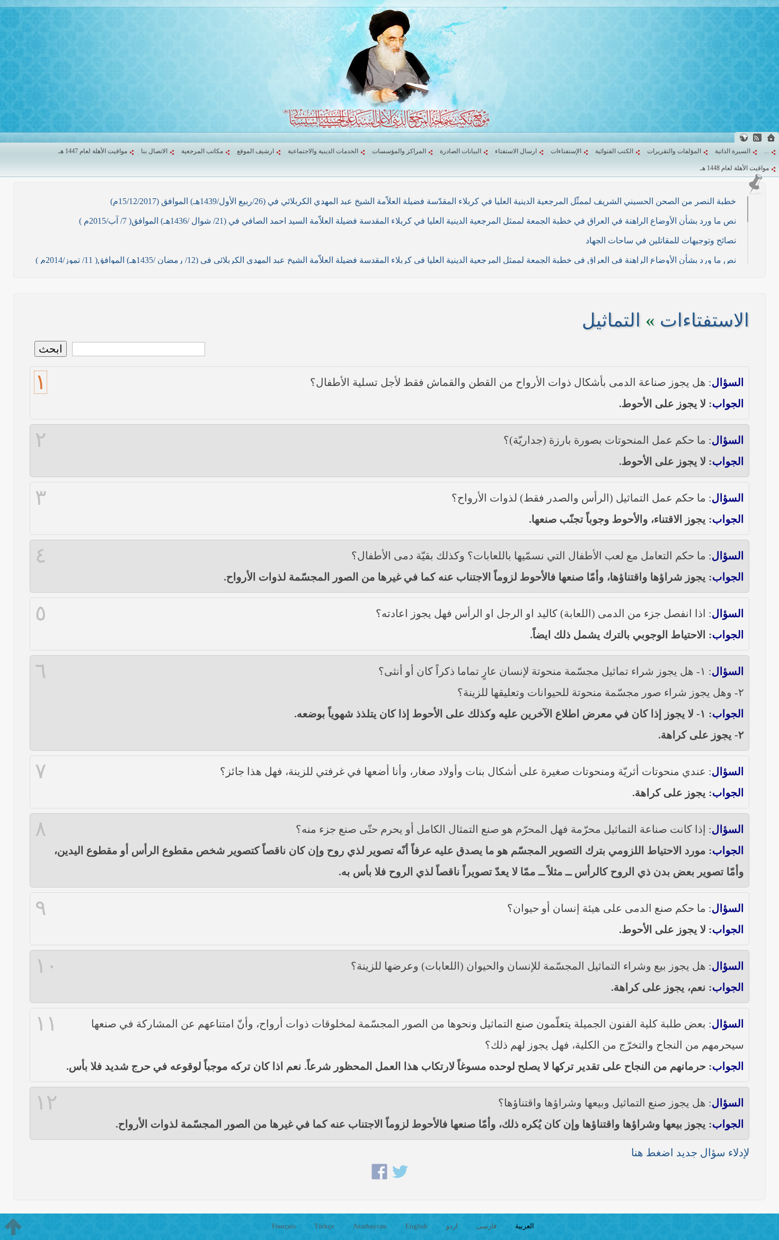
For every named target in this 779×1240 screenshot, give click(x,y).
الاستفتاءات (704, 320)
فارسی (486, 1226)
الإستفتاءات (566, 151)
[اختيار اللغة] (743, 138)
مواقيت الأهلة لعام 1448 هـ (734, 168)
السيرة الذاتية (732, 151)
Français (284, 1226)
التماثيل (611, 320)
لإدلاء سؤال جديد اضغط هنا (690, 1152)
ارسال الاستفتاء (516, 151)
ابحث (51, 349)
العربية (524, 1226)
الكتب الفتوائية (614, 151)
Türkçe (324, 1226)
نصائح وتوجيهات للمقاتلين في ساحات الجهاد (661, 240)
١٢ (46, 1102)
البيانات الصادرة (460, 151)
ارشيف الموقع (255, 151)
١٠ (46, 966)
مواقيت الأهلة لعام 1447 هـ (92, 151)
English (416, 1226)
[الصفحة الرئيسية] (771, 138)
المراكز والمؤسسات (399, 151)
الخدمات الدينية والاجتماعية (323, 151)
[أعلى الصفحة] (13, 1226)
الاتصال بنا (154, 151)
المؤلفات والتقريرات (674, 151)
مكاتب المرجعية (202, 151)
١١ (46, 1023)
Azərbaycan (370, 1226)
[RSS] (757, 138)
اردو (452, 1226)
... (766, 151)
